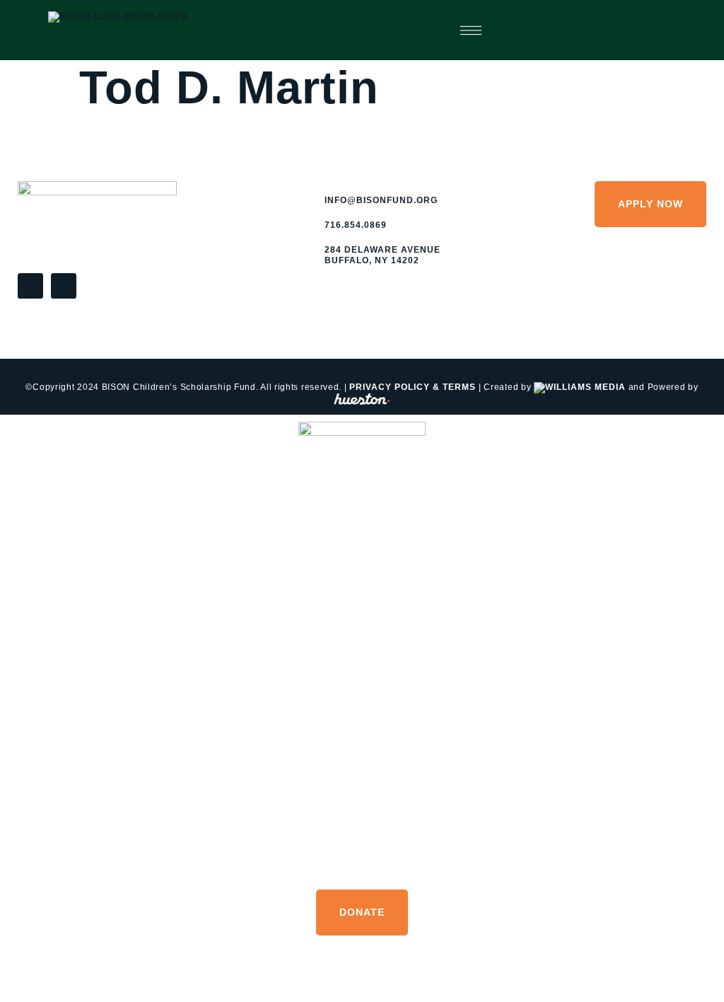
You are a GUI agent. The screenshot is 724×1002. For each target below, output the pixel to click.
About (362, 532)
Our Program (362, 738)
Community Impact (362, 573)
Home (362, 491)
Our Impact (362, 614)
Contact (362, 861)
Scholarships (362, 820)
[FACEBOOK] (30, 286)
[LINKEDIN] (63, 286)
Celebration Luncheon (362, 656)
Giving (362, 697)
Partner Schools (362, 779)
